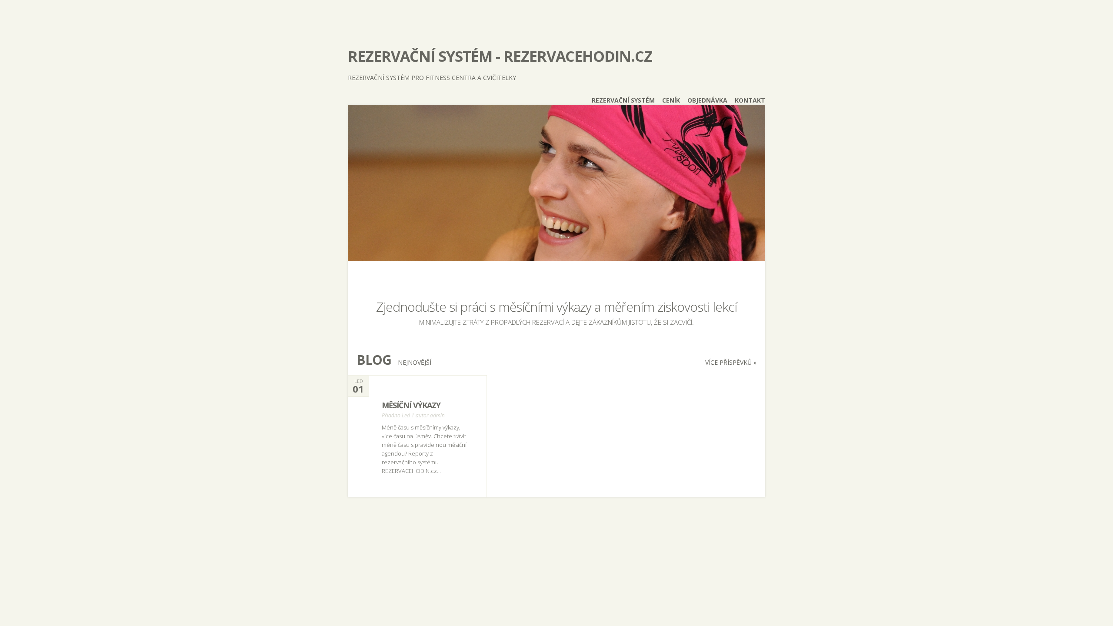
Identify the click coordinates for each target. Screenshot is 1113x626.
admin (437, 415)
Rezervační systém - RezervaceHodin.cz (500, 56)
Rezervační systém (623, 100)
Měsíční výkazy (411, 405)
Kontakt (750, 100)
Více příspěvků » (730, 362)
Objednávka (707, 100)
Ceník (671, 100)
